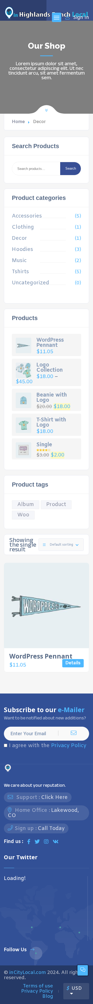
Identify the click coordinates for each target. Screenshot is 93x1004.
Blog (47, 996)
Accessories (27, 216)
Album (25, 504)
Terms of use (38, 986)
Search (70, 168)
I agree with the (47, 745)
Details (73, 663)
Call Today (51, 828)
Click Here (54, 797)
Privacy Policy (68, 745)
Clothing (23, 227)
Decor (19, 238)
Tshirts (20, 272)
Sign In (81, 17)
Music (19, 260)
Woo (23, 514)
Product (56, 504)
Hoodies (22, 249)
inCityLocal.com (27, 973)
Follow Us (15, 949)
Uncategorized (30, 283)
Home (18, 122)
